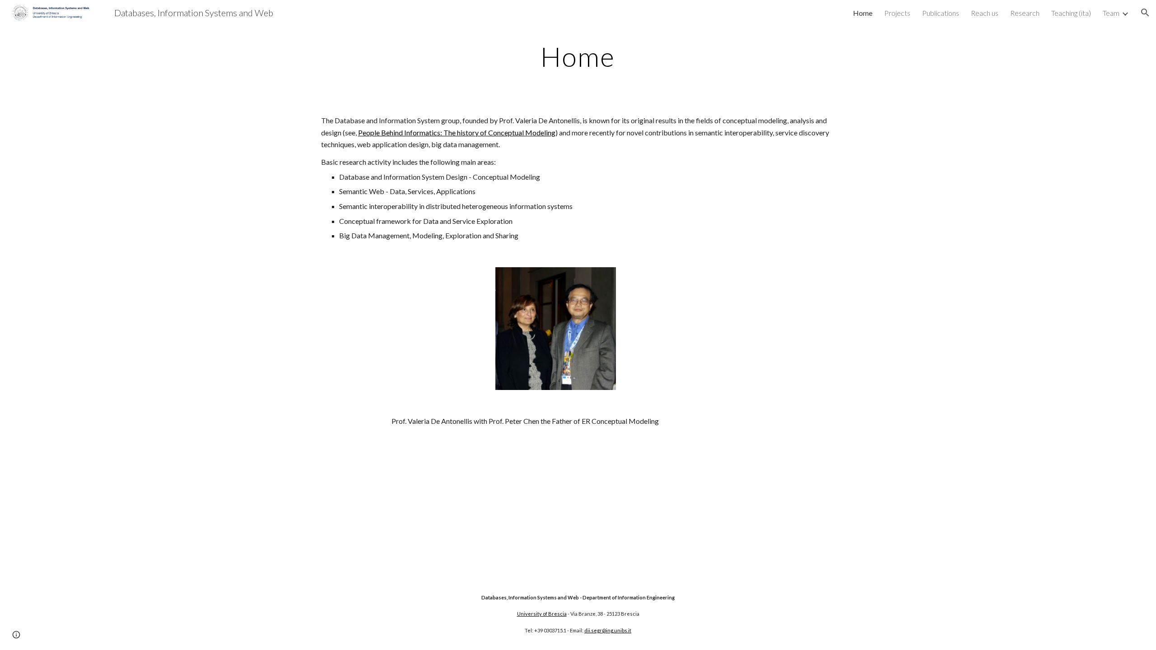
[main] (578, 56)
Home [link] (862, 13)
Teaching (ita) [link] (1071, 13)
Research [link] (1024, 13)
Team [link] (1111, 13)
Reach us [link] (984, 13)
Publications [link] (940, 13)
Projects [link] (897, 13)
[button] (1145, 12)
